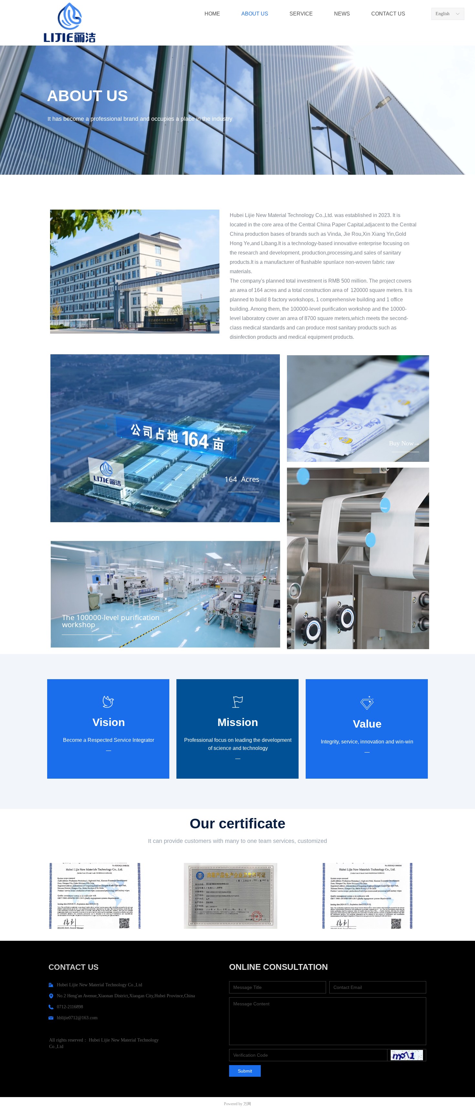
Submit (245, 1071)
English (442, 13)
